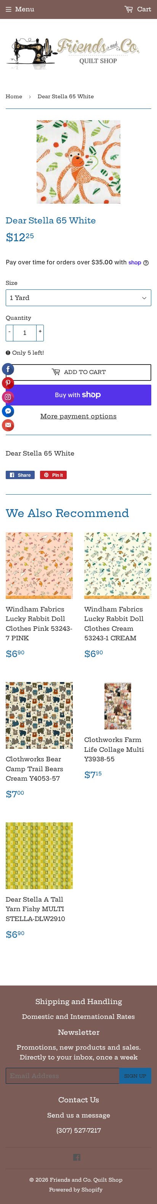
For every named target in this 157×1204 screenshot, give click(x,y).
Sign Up (135, 1076)
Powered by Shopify (76, 1190)
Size (12, 283)
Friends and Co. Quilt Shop (86, 1180)
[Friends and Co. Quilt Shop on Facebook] (77, 1158)
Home (14, 96)
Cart (143, 9)
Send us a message (78, 1115)
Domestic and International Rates (78, 1016)
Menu (24, 9)
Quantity (18, 317)
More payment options (78, 416)
